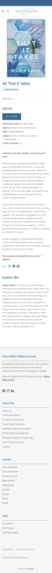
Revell (5, 503)
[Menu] (3, 11)
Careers (6, 446)
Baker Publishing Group (18, 558)
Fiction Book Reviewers (13, 424)
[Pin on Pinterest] (18, 266)
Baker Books (8, 480)
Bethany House (9, 476)
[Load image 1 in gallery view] (26, 48)
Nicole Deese (11, 89)
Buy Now (11, 116)
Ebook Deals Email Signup (15, 433)
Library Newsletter (11, 415)
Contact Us (7, 523)
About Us (6, 410)
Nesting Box (8, 485)
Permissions (8, 528)
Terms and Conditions (25, 549)
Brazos (5, 494)
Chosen (6, 489)
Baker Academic (10, 467)
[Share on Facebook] (13, 266)
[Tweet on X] (9, 266)
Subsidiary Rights (10, 532)
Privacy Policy (7, 549)
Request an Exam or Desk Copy (17, 437)
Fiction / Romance (21, 136)
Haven (5, 498)
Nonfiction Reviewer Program (16, 428)
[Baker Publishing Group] (27, 11)
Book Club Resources (12, 442)
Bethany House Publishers (23, 128)
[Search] (9, 11)
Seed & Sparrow (10, 471)
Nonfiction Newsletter (13, 419)
